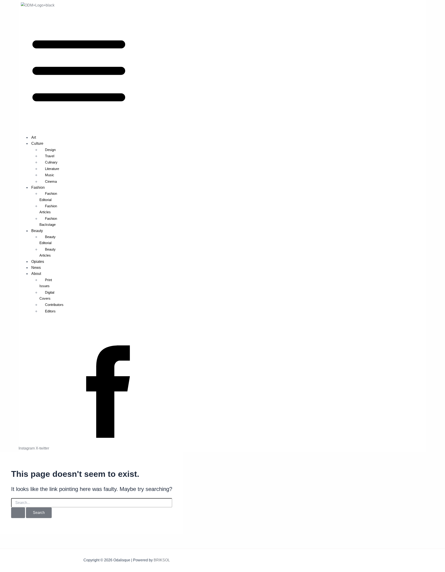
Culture (37, 143)
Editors (50, 311)
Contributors (54, 305)
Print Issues (45, 283)
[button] (222, 72)
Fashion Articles (48, 209)
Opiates (37, 262)
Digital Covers (46, 295)
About (36, 274)
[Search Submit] (18, 512)
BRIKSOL (162, 560)
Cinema (51, 181)
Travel (49, 156)
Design (50, 150)
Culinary (51, 162)
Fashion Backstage (48, 221)
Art (33, 137)
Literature (52, 169)
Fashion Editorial (48, 196)
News (36, 268)
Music (49, 175)
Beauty (37, 231)
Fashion (38, 187)
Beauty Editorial (47, 240)
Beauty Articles (47, 252)
